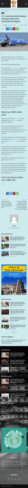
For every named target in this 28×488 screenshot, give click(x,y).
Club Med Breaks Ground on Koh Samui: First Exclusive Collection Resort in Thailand (17, 319)
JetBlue (16, 118)
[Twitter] (10, 28)
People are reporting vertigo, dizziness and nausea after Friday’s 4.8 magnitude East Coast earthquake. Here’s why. (13, 341)
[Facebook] (7, 28)
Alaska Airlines (11, 141)
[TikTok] (15, 479)
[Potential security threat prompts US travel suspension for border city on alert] (5, 246)
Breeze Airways (15, 68)
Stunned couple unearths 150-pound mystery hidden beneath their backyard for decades (17, 238)
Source (3, 184)
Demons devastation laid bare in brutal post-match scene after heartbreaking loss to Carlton (17, 311)
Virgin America (17, 139)
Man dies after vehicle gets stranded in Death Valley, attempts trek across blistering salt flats (18, 253)
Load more (13, 332)
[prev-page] (2, 259)
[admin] (2, 25)
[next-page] (5, 259)
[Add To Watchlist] (15, 141)
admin (5, 25)
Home (2, 9)
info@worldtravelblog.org (13, 469)
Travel (6, 9)
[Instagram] (12, 479)
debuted (14, 120)
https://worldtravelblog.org (14, 227)
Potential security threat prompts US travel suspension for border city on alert (17, 246)
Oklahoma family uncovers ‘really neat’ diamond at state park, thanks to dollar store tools (6, 204)
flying (19, 73)
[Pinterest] (14, 28)
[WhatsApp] (17, 28)
